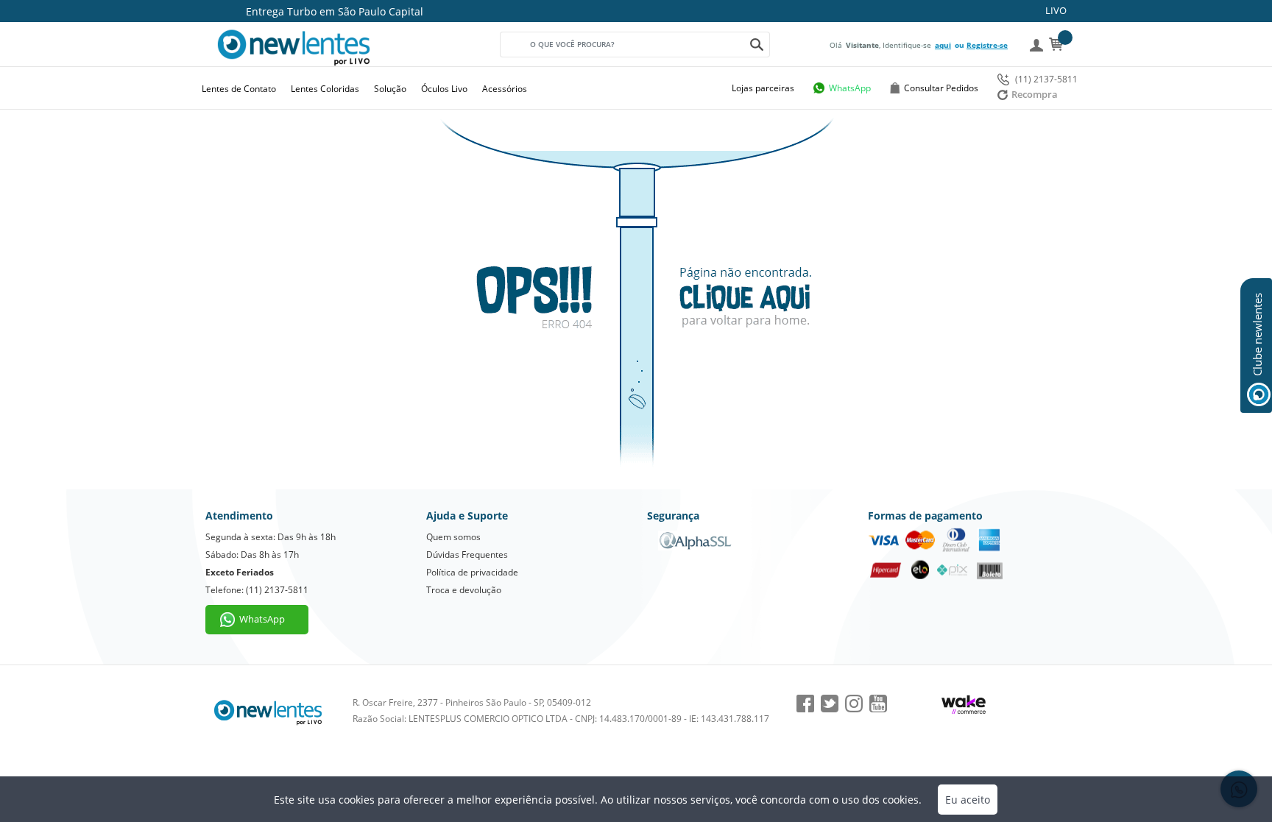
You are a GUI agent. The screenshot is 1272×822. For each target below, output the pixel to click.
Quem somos (453, 537)
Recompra (1034, 94)
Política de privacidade (472, 572)
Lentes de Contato (239, 88)
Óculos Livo (444, 88)
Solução (390, 88)
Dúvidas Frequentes (467, 554)
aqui (943, 45)
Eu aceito (967, 800)
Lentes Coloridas (325, 88)
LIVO (1056, 10)
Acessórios (504, 88)
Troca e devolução (463, 590)
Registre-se (987, 45)
